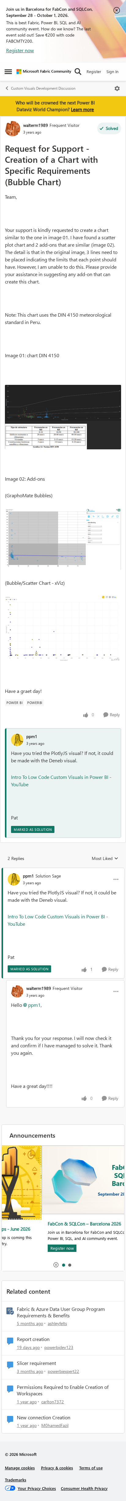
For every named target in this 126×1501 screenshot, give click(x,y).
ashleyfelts (57, 1323)
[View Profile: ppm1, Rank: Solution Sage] (14, 879)
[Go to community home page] (44, 71)
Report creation (33, 1339)
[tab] (63, 1265)
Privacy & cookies (57, 1467)
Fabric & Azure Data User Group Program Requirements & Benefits (61, 1312)
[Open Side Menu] (8, 71)
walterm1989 (35, 125)
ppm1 (31, 736)
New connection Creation (43, 1417)
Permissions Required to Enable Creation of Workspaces (63, 1390)
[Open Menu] (117, 88)
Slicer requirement (36, 1363)
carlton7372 (52, 1402)
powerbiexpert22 (63, 1371)
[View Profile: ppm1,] (17, 740)
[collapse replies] (63, 871)
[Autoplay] (56, 1265)
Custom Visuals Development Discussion (43, 88)
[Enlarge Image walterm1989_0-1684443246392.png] (63, 417)
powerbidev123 (58, 1347)
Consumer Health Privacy (84, 1488)
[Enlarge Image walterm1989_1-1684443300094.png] (63, 539)
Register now (20, 50)
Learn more (82, 109)
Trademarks (15, 1479)
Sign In (112, 71)
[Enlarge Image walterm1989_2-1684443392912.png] (63, 629)
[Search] (78, 71)
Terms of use (91, 1467)
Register (94, 71)
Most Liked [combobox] (105, 858)
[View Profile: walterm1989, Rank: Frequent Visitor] (12, 128)
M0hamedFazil (55, 1425)
